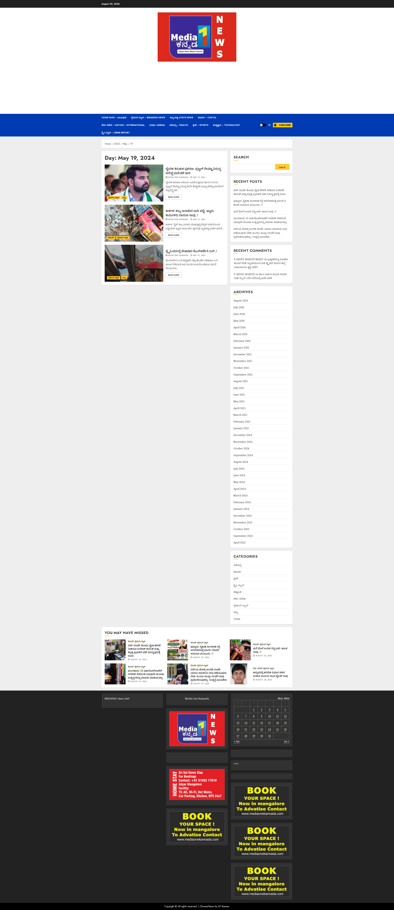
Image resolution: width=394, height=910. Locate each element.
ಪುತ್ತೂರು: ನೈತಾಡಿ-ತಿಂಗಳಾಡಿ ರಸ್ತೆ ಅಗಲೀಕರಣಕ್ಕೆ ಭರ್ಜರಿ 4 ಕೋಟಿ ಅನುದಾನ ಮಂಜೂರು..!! (205, 650)
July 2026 (238, 307)
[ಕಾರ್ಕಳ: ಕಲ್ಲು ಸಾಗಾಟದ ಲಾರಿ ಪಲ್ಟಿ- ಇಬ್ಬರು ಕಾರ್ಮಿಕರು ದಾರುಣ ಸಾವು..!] (134, 223)
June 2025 (239, 394)
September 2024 (243, 455)
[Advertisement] (197, 87)
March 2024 (240, 495)
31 (269, 736)
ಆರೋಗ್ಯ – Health (178, 125)
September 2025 (243, 374)
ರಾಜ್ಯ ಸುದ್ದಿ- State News (181, 117)
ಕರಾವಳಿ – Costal (207, 117)
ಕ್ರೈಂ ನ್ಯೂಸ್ (238, 585)
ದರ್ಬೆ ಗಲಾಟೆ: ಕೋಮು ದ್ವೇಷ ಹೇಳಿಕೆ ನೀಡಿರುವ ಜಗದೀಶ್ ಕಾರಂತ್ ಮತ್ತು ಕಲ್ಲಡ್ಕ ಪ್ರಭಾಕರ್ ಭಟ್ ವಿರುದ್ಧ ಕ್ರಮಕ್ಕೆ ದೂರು (259, 192)
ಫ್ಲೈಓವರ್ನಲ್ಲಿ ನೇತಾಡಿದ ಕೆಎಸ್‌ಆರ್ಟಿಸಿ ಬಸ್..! (191, 251)
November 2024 (242, 442)
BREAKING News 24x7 (117, 698)
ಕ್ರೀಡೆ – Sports (200, 125)
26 (285, 729)
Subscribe (285, 125)
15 (253, 722)
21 (245, 729)
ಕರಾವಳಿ (111, 237)
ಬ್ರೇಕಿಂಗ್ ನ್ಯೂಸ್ (113, 197)
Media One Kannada (178, 177)
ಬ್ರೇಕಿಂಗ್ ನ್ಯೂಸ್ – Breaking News (148, 117)
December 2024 (242, 435)
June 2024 (239, 475)
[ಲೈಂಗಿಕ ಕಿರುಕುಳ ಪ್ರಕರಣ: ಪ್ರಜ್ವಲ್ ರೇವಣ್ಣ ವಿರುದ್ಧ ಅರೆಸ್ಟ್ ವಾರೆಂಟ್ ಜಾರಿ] (134, 183)
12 (285, 716)
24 (269, 729)
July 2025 (238, 388)
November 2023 (242, 522)
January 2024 (241, 509)
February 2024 (242, 502)
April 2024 (239, 489)
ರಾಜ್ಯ (124, 197)
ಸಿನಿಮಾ (236, 619)
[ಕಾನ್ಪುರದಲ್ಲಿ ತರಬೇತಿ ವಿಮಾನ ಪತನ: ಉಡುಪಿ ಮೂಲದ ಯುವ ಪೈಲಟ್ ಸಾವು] (240, 673)
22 (253, 729)
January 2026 (241, 347)
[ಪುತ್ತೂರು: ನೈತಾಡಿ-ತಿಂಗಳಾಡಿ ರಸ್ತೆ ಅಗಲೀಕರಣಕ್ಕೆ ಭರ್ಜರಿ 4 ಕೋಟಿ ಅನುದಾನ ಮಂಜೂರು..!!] (177, 649)
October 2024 (241, 448)
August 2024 (240, 462)
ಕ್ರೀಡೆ (235, 578)
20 (238, 729)
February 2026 (242, 341)
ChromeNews (207, 906)
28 (245, 736)
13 (238, 722)
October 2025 (241, 367)
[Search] (269, 125)
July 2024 (238, 468)
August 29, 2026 (264, 656)
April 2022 (239, 542)
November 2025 (242, 361)
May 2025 (239, 401)
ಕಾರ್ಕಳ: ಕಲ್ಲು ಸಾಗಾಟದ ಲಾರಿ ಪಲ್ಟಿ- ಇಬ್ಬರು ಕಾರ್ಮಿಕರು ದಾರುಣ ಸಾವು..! (190, 213)
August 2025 (240, 381)
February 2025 (242, 421)
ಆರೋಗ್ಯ (237, 565)
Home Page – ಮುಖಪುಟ (114, 117)
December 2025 (242, 354)
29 (253, 736)
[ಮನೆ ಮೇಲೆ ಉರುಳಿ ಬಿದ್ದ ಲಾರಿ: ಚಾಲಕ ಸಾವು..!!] (240, 649)
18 (277, 722)
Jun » (286, 741)
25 (277, 729)
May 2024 (239, 482)
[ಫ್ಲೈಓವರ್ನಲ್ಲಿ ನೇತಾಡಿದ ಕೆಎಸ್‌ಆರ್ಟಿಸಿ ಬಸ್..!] (134, 263)
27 (238, 736)
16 (261, 722)
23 (261, 729)
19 (285, 722)
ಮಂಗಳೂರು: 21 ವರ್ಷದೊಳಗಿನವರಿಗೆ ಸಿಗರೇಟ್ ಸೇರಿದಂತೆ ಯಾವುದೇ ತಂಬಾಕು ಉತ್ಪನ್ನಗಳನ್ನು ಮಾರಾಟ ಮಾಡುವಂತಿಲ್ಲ (260, 220)
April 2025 (239, 408)
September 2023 (243, 536)
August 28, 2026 (264, 680)
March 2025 (240, 415)
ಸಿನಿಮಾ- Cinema (157, 125)
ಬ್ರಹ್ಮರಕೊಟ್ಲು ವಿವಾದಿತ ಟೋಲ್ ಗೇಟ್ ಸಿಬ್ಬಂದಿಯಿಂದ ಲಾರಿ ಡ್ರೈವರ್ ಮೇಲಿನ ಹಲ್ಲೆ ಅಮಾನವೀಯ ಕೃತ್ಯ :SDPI (261, 263)
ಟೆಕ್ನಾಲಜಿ (237, 592)
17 (269, 722)
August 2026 (240, 300)
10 (269, 716)
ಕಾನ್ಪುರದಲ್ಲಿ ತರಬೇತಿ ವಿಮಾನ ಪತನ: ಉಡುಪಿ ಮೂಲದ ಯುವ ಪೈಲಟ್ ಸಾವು (270, 674)
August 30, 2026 (139, 659)
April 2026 (239, 327)
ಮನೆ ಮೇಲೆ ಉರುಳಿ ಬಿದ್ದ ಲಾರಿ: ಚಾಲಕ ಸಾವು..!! (254, 211)
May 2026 (239, 320)
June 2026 (239, 314)
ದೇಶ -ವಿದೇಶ (239, 598)
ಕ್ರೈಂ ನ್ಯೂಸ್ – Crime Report (116, 132)
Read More (173, 197)
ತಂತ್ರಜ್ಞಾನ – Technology (226, 125)
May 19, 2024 (199, 177)
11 (277, 716)
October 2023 (241, 529)
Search (241, 157)
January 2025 (241, 428)
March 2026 (240, 334)
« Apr (237, 741)
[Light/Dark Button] (263, 125)
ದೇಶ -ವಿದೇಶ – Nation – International (123, 125)
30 (261, 736)
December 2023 (242, 515)
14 (245, 722)
